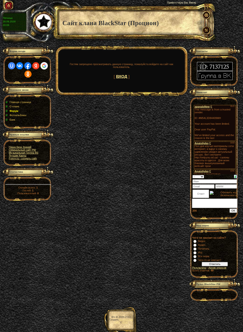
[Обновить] (235, 176)
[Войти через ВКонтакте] (19, 65)
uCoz (125, 322)
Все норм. (204, 256)
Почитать (203, 248)
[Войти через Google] (44, 66)
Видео (201, 241)
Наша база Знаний (20, 147)
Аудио (201, 244)
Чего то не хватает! (209, 260)
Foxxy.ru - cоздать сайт (23, 158)
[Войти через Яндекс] (35, 65)
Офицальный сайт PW (22, 149)
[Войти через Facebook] (27, 65)
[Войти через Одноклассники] (28, 74)
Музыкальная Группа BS (23, 152)
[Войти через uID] (11, 65)
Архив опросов (217, 267)
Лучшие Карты (17, 155)
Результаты (199, 267)
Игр (200, 252)
